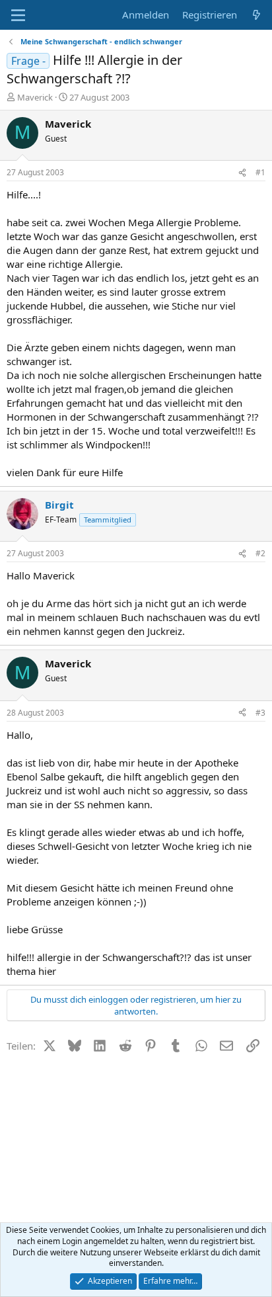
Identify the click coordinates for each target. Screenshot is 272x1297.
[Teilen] (242, 173)
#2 (260, 553)
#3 (260, 712)
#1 (260, 172)
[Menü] (18, 15)
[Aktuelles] (256, 15)
